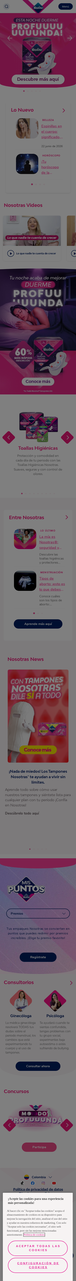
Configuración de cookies (38, 1265)
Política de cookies (34, 1234)
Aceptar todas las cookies (38, 1248)
